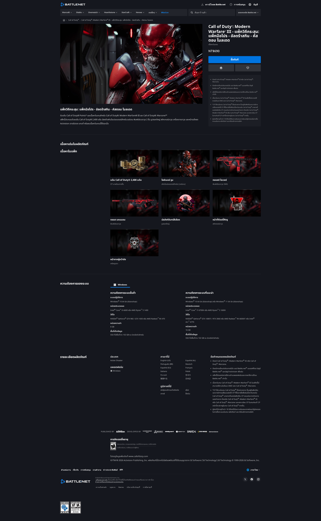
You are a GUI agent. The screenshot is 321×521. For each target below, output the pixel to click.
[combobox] (214, 12)
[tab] (120, 285)
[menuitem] (67, 12)
